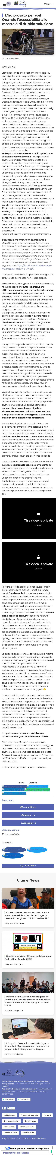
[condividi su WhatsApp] (37, 789)
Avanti (33, 782)
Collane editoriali (11, 1121)
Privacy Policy (9, 1099)
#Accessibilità (28, 822)
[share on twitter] (37, 850)
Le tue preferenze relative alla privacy (29, 1148)
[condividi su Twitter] (37, 786)
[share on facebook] (14, 850)
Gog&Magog (30, 1121)
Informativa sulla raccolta (16, 1152)
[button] (49, 4)
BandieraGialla (10, 1132)
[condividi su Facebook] (14, 786)
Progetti (47, 1115)
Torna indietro (30, 865)
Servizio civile (28, 1132)
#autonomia (28, 815)
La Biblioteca (9, 1115)
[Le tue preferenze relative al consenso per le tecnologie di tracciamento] (51, 1151)
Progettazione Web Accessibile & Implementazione (24, 1138)
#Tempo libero (28, 807)
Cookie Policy (24, 1099)
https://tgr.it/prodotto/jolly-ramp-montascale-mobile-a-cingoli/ (27, 267)
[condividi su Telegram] (14, 793)
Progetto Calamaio (29, 1115)
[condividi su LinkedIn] (13, 789)
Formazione (9, 1127)
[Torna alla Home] (15, 4)
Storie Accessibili (27, 1127)
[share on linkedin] (13, 856)
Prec (21, 782)
